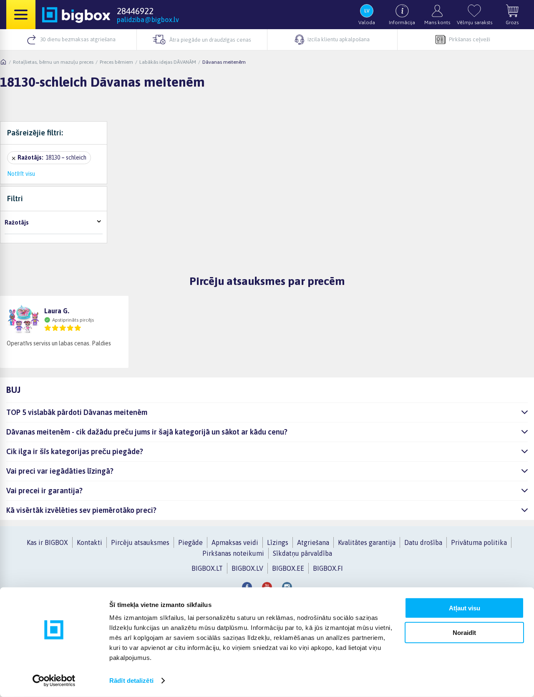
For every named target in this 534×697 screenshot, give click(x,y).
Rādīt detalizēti (131, 680)
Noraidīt (464, 632)
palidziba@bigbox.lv (148, 19)
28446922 (135, 11)
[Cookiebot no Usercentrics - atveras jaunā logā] (54, 681)
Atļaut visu (464, 608)
